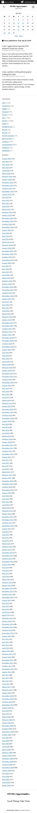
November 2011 (7, 663)
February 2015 (7, 547)
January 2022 (7, 320)
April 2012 (6, 648)
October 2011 (7, 666)
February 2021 (7, 332)
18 (18, 26)
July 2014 (5, 567)
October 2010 (7, 702)
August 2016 (6, 493)
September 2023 (8, 260)
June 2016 (5, 499)
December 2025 (7, 182)
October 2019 (7, 379)
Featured (5, 112)
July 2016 (5, 496)
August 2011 (6, 672)
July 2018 (5, 424)
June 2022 (5, 305)
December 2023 (7, 251)
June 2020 (5, 356)
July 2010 (5, 711)
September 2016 (8, 490)
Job (3, 118)
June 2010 (5, 714)
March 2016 (6, 508)
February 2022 (7, 317)
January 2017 (7, 478)
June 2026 (5, 164)
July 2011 (5, 675)
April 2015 (6, 541)
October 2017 (7, 451)
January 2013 (7, 621)
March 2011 (6, 687)
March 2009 (6, 750)
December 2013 (7, 588)
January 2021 (7, 335)
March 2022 (6, 314)
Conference (6, 106)
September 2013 (8, 597)
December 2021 (7, 323)
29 (4, 33)
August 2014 (6, 564)
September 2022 (8, 296)
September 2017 (8, 454)
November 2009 (7, 726)
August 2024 (6, 230)
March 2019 (6, 400)
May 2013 (5, 609)
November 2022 (7, 290)
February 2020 (7, 367)
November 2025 (7, 185)
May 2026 (5, 167)
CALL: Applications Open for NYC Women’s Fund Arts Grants (15, 47)
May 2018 (5, 430)
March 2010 (6, 717)
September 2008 (8, 767)
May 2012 (5, 645)
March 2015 (6, 544)
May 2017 (5, 466)
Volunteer (5, 147)
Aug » (21, 36)
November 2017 (7, 448)
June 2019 (5, 391)
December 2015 (7, 517)
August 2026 (6, 159)
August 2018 (6, 421)
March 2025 (6, 209)
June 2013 (5, 606)
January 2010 (7, 723)
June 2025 (5, 200)
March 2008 (6, 785)
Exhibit (4, 109)
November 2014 (7, 556)
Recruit (4, 130)
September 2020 (8, 347)
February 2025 (7, 212)
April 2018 (6, 433)
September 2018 (8, 418)
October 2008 (7, 764)
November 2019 (7, 376)
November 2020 (7, 341)
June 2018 (5, 427)
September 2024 (8, 227)
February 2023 (7, 281)
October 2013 (7, 594)
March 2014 (6, 579)
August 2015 (6, 529)
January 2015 (7, 550)
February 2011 (7, 690)
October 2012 (7, 630)
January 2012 (7, 657)
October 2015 (7, 523)
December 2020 (7, 338)
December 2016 (7, 481)
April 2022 (6, 311)
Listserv (5, 121)
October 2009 (7, 729)
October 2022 (7, 293)
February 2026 (7, 176)
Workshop (5, 150)
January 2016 (7, 514)
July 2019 (5, 388)
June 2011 (5, 678)
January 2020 (7, 370)
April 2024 (6, 239)
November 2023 (7, 254)
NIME (4, 124)
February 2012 (7, 654)
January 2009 (7, 755)
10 (14, 23)
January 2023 (7, 284)
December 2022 (7, 287)
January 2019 (7, 406)
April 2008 (6, 782)
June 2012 (5, 642)
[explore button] (22, 2)
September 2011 (8, 669)
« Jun (16, 36)
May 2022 (5, 308)
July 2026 (5, 161)
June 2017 (5, 463)
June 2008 (5, 776)
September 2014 (8, 561)
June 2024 (5, 233)
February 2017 (7, 475)
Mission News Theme (12, 810)
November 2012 (7, 627)
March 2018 (6, 436)
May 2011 (5, 681)
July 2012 (5, 639)
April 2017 (6, 469)
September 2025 (8, 191)
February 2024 (7, 245)
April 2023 (6, 275)
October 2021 (7, 329)
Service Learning (8, 136)
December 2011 (7, 660)
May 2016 (5, 502)
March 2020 (6, 364)
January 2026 (7, 179)
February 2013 (7, 618)
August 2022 (6, 299)
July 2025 (5, 197)
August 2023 (6, 263)
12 (23, 23)
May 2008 (5, 779)
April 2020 (6, 361)
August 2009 (6, 735)
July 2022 (5, 302)
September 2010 (8, 705)
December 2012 (7, 624)
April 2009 (6, 747)
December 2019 (7, 373)
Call (3, 103)
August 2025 (6, 194)
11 (18, 23)
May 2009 (5, 744)
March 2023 (6, 278)
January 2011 (7, 693)
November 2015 (7, 520)
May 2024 (5, 236)
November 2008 (7, 761)
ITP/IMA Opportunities (18, 6)
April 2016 (6, 505)
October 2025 (7, 188)
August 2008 (6, 770)
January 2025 (7, 215)
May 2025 (5, 203)
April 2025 (6, 206)
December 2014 (7, 553)
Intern (4, 115)
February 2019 (7, 403)
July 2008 (5, 773)
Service (4, 133)
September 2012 (8, 633)
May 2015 (5, 538)
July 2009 (5, 738)
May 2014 (5, 573)
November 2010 (7, 699)
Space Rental (6, 139)
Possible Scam (7, 127)
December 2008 (7, 758)
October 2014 (7, 558)
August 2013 (6, 600)
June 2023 (5, 269)
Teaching (5, 141)
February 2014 (7, 582)
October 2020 (7, 344)
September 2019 (8, 382)
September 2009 (8, 732)
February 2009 (7, 753)
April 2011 (6, 684)
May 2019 (5, 394)
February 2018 (7, 439)
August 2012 (6, 636)
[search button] (4, 7)
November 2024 (7, 221)
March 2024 (6, 242)
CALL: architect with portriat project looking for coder (16, 73)
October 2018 (7, 415)
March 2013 (6, 615)
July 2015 (5, 532)
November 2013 (7, 591)
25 (18, 30)
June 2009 (5, 741)
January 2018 (7, 442)
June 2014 (5, 570)
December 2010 (7, 696)
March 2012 (6, 651)
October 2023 (7, 257)
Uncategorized (7, 144)
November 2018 (7, 412)
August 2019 (6, 385)
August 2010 (6, 708)
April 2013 (6, 612)
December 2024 (7, 218)
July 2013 (5, 603)
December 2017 (7, 445)
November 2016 (7, 484)
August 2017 (6, 457)
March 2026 (6, 173)
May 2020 (5, 358)
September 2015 (8, 526)
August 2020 (6, 350)
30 (9, 33)
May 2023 (5, 272)
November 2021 (7, 326)
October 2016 (7, 487)
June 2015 (5, 535)
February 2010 (7, 720)
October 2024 (7, 224)
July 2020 (5, 353)
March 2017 (6, 472)
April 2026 (6, 170)
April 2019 (6, 397)
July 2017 (5, 460)
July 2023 (5, 266)
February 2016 (7, 511)
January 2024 (7, 248)
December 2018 (7, 409)
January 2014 (7, 585)
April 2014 (6, 576)
